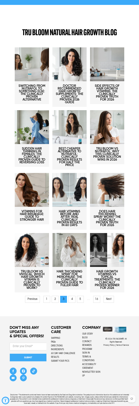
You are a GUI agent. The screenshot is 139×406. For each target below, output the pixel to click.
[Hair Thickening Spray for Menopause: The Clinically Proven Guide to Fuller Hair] (69, 250)
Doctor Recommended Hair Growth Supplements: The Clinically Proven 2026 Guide (69, 94)
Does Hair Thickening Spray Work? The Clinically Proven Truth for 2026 (107, 218)
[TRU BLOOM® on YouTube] (13, 379)
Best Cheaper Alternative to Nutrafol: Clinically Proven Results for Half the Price (69, 157)
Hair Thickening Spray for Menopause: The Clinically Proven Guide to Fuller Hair (69, 278)
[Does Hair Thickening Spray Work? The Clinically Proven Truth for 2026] (107, 190)
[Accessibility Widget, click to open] (5, 400)
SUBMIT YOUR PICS (60, 361)
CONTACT (86, 341)
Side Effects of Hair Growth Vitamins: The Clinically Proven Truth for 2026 (107, 92)
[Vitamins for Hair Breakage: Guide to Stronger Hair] (32, 190)
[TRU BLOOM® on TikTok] (33, 372)
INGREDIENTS (57, 349)
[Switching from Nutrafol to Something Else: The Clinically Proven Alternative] (32, 64)
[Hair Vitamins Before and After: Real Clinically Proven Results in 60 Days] (69, 190)
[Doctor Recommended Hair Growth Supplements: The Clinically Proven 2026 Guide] (69, 64)
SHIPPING (55, 338)
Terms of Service (122, 345)
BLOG (85, 337)
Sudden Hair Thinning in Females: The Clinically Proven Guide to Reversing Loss (31, 155)
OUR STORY (87, 334)
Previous (32, 299)
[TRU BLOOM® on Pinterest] (23, 379)
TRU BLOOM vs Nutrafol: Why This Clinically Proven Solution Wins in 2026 (107, 154)
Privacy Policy (109, 345)
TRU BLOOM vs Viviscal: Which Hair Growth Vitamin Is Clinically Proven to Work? (32, 279)
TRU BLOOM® (118, 339)
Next (109, 299)
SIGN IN (86, 353)
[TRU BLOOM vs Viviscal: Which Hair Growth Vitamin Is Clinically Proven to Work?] (32, 250)
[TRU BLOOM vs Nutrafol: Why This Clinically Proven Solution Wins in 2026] (107, 127)
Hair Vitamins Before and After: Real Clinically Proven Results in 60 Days (69, 218)
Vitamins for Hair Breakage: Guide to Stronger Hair (32, 215)
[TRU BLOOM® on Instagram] (23, 372)
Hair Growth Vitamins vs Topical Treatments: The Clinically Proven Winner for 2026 (107, 279)
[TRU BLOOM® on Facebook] (13, 372)
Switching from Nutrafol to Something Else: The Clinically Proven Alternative (31, 92)
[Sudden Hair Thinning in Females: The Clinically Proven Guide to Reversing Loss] (32, 127)
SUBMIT (28, 357)
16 (96, 299)
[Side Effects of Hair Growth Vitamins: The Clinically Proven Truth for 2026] (107, 64)
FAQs (53, 342)
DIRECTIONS (57, 346)
